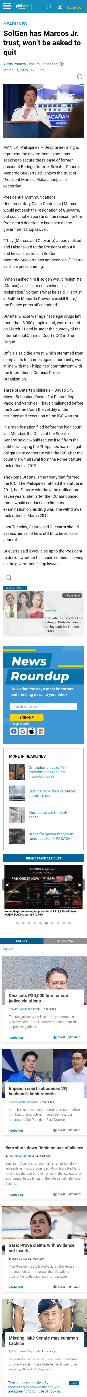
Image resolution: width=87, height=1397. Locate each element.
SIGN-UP (26, 717)
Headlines (15, 23)
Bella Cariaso (19, 1258)
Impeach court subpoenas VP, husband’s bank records (38, 1091)
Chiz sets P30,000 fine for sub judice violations (38, 998)
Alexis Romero (14, 64)
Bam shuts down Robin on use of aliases (44, 1147)
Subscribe (74, 7)
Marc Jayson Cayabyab (26, 1008)
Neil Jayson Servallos (25, 1101)
